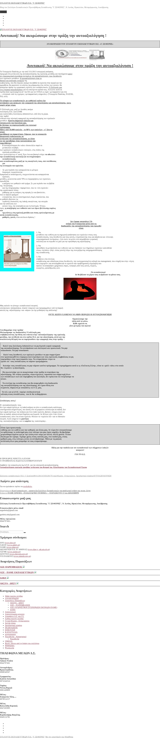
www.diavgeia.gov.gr (18, 554)
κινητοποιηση (10, 634)
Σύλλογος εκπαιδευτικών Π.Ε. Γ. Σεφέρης (16, 476)
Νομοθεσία (14, 639)
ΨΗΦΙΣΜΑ (9, 646)
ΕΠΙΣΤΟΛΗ (10, 630)
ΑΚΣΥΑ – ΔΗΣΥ (17, 603)
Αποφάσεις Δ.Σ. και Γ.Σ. (14, 616)
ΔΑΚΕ (3, 578)
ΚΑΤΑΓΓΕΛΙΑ (11, 632)
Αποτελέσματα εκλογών (14, 614)
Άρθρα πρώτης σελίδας (14, 619)
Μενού (3, 12)
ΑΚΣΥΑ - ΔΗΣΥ (8, 583)
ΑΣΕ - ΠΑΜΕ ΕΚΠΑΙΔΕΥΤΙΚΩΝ (17, 572)
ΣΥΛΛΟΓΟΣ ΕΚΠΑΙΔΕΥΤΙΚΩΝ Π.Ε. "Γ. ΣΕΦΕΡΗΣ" (22, 3)
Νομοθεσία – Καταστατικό (15, 637)
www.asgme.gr (14, 552)
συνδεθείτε (27, 486)
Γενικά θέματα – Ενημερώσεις (17, 621)
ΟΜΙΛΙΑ (8, 641)
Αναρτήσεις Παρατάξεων (15, 601)
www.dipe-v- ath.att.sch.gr (38, 549)
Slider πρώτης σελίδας (14, 596)
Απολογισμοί (10, 612)
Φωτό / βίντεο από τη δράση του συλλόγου (22, 643)
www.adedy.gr (13, 545)
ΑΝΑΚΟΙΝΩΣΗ (12, 598)
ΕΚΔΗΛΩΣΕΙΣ (11, 628)
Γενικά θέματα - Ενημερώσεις (63, 476)
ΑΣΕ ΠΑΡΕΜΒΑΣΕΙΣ (11, 567)
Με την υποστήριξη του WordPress (59, 737)
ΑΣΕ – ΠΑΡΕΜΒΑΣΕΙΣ (20, 605)
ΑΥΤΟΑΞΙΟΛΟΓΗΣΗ (102, 476)
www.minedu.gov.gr (22, 556)
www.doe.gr (10, 543)
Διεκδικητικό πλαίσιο (84, 476)
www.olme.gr (12, 547)
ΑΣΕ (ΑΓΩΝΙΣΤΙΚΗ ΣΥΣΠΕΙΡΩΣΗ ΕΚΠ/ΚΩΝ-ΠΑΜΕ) (33, 607)
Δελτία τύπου (10, 623)
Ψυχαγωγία (9, 648)
